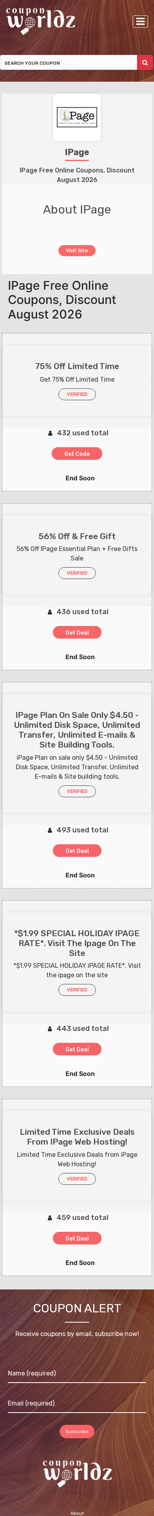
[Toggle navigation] (140, 21)
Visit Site (77, 250)
